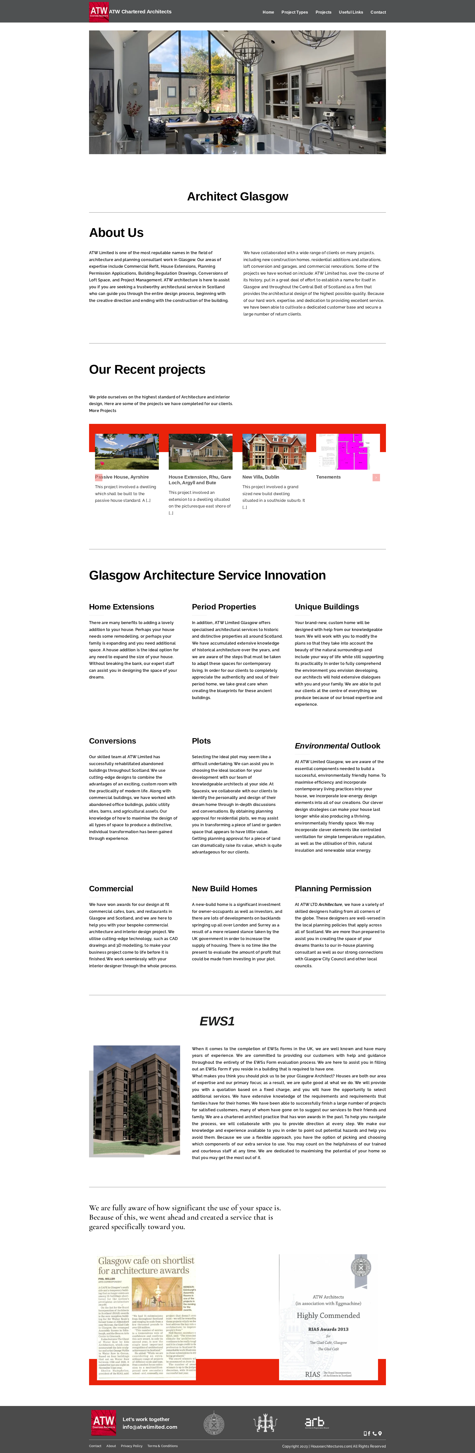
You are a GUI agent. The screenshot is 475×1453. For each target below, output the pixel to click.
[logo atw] (103, 1411)
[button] (98, 477)
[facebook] (369, 1433)
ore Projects (104, 410)
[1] (146, 1256)
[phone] (375, 1433)
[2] (328, 1256)
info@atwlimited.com (150, 1427)
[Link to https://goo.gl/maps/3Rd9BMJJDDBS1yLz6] (380, 1433)
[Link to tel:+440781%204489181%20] (365, 1433)
